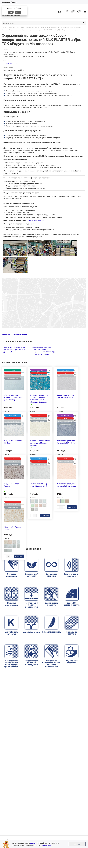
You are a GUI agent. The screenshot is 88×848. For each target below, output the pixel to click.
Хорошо (77, 844)
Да (10, 12)
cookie (32, 843)
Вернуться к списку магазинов (14, 334)
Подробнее (46, 845)
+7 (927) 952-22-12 (10, 63)
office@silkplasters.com (36, 220)
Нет (17, 12)
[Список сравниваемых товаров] (66, 13)
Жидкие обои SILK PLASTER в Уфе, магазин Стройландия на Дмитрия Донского (14, 349)
